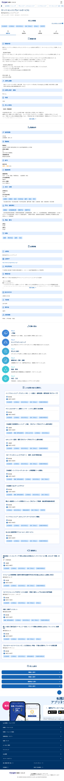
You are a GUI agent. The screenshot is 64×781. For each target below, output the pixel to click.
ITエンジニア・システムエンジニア (26, 5)
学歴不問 (42, 26)
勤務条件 (24, 33)
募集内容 (8, 33)
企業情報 (40, 33)
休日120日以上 (19, 26)
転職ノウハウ (6, 740)
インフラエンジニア (41, 5)
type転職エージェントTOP (9, 723)
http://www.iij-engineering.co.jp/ (9, 262)
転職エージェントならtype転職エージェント (9, 2)
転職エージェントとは (8, 727)
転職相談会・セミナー (8, 736)
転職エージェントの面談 (8, 732)
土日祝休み (11, 26)
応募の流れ (56, 33)
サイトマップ (6, 749)
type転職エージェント (1, 6)
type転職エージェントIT (10, 5)
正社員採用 (4, 26)
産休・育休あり (28, 26)
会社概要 (5, 754)
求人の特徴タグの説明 (57, 23)
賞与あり (36, 26)
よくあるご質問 (6, 745)
